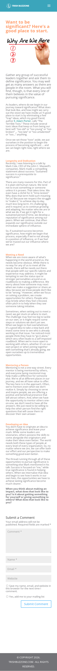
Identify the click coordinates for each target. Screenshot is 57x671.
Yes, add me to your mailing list (26, 596)
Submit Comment (36, 604)
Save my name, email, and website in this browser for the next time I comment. (28, 588)
